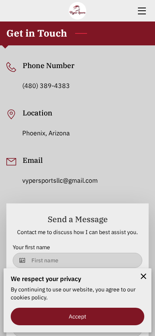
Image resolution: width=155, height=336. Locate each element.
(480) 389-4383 (46, 86)
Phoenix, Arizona (46, 133)
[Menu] (141, 11)
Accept (78, 316)
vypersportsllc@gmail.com (60, 180)
